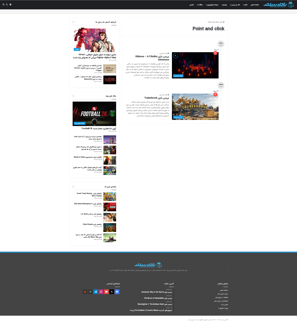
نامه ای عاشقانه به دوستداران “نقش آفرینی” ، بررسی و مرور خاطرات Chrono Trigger (88, 68)
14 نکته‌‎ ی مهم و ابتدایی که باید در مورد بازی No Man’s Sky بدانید (89, 235)
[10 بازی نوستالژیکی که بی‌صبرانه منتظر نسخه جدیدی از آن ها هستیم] (109, 150)
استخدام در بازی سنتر (221, 301)
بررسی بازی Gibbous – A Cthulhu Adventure (152, 58)
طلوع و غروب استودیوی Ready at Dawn (88, 157)
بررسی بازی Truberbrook (156, 98)
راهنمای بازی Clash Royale (92, 224)
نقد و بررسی (235, 4)
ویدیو (225, 4)
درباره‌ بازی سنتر (223, 294)
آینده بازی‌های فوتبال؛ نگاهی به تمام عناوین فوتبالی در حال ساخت (87, 168)
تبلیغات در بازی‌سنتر (221, 297)
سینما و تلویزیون (212, 4)
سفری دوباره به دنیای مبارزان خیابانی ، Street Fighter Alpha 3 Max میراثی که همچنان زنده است (94, 56)
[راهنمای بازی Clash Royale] (109, 227)
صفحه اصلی (255, 4)
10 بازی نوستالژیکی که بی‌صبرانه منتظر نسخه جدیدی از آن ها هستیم (89, 148)
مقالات (200, 4)
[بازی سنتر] (279, 4)
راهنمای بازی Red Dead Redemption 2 (88, 203)
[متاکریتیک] (90, 291)
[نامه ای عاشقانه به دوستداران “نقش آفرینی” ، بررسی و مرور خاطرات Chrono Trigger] (109, 68)
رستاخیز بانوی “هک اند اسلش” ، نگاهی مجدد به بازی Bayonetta (88, 77)
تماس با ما (224, 304)
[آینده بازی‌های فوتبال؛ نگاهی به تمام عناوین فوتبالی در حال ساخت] (109, 170)
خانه (221, 22)
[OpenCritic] (85, 291)
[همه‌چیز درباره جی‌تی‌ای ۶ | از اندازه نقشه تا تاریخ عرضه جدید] (109, 139)
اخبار (245, 4)
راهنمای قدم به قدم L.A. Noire (91, 214)
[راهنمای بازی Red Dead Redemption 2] (109, 207)
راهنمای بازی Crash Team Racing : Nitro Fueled (89, 194)
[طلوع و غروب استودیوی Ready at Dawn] (109, 160)
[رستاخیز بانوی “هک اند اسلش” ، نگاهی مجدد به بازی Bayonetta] (109, 80)
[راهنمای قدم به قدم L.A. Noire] (109, 217)
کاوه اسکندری (163, 53)
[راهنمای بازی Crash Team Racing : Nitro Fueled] (109, 196)
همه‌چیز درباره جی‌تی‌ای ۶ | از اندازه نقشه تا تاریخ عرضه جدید (88, 137)
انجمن (192, 4)
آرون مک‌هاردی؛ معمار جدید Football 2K (99, 128)
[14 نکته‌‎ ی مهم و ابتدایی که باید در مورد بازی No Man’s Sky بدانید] (109, 238)
